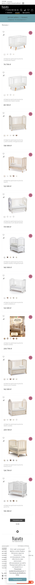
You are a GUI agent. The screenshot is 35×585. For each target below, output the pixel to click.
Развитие (4, 565)
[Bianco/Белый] (10, 135)
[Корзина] (32, 10)
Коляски (4, 555)
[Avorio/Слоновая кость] (5, 135)
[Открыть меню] (23, 3)
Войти (4, 3)
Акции (17, 12)
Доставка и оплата (23, 546)
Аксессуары (5, 546)
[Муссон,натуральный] (7, 54)
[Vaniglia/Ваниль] (7, 135)
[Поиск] (21, 10)
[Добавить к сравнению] (3, 35)
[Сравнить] (25, 10)
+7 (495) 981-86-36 (12, 10)
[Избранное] (28, 10)
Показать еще (17, 520)
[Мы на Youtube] (17, 531)
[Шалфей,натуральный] (10, 54)
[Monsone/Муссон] (10, 420)
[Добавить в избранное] (3, 32)
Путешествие (5, 563)
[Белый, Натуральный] (5, 54)
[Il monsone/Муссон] (13, 135)
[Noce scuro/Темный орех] (16, 135)
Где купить (26, 12)
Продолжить (17, 579)
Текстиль (4, 568)
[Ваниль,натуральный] (13, 54)
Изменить (9, 1)
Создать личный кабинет (13, 3)
